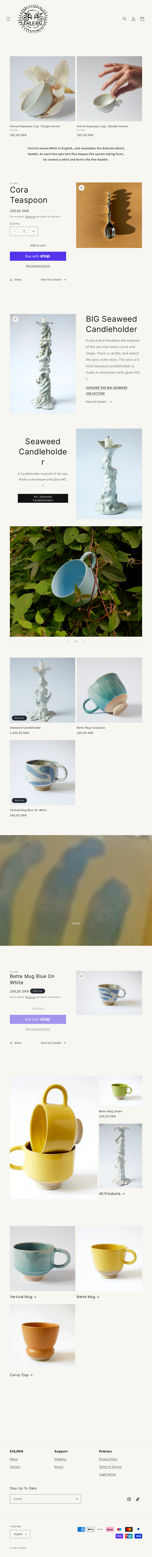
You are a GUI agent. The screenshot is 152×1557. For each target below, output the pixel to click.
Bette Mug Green (111, 1111)
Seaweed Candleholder (25, 727)
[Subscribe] (76, 1499)
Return (59, 1466)
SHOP (76, 923)
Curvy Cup (19, 1375)
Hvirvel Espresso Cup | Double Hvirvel (102, 126)
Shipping (30, 216)
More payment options (38, 265)
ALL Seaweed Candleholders (43, 498)
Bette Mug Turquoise (91, 727)
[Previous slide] (67, 641)
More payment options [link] (38, 1028)
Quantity (15, 223)
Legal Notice (107, 1474)
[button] (8, 19)
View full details (51, 279)
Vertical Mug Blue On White (28, 810)
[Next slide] (84, 641)
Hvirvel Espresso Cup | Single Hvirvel (35, 126)
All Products (110, 1194)
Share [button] (18, 279)
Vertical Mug (21, 1297)
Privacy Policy (108, 1459)
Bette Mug (86, 1297)
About (14, 1459)
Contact (15, 1466)
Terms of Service (110, 1466)
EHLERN (22, 1548)
